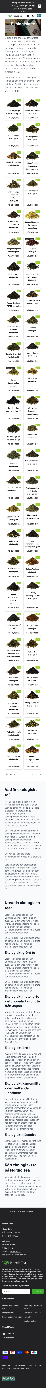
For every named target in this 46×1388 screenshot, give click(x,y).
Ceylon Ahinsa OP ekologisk (13, 626)
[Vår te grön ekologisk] (32, 371)
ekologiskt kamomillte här (20, 1129)
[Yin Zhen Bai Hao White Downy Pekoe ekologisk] (13, 643)
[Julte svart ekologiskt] (13, 534)
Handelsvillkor (8, 1313)
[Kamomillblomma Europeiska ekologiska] (32, 215)
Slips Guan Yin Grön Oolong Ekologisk (32, 277)
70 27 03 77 (15, 1251)
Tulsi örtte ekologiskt (32, 653)
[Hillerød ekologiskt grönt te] (32, 749)
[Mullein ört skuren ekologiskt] (32, 183)
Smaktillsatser (18, 1369)
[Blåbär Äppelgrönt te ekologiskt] (13, 155)
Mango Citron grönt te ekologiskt (13, 706)
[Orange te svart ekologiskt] (32, 670)
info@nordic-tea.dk (17, 1255)
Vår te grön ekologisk (32, 379)
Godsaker (6, 1369)
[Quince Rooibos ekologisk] (32, 561)
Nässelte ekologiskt (13, 464)
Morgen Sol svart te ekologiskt (32, 704)
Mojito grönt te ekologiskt (13, 569)
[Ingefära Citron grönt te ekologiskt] (13, 319)
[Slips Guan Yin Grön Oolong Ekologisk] (32, 266)
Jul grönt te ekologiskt (32, 731)
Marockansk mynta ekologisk (32, 516)
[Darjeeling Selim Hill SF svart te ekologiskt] (13, 214)
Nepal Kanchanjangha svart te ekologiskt (32, 544)
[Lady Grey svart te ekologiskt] (32, 103)
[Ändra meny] (5, 16)
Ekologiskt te (7, 1366)
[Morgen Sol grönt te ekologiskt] (13, 241)
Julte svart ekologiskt (13, 542)
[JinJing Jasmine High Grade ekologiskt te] (32, 480)
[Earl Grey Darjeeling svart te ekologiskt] (32, 586)
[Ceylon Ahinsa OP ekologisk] (13, 618)
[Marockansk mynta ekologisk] (32, 508)
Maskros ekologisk (32, 329)
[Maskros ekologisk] (32, 320)
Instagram (10, 1337)
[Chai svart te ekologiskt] (13, 670)
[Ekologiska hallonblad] (32, 428)
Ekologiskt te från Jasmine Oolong (13, 488)
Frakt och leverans (32, 1313)
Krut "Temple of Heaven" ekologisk (13, 438)
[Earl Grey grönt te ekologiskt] (32, 453)
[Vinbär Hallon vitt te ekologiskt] (13, 724)
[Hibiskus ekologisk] (32, 241)
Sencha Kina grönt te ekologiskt (13, 355)
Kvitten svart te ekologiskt (13, 275)
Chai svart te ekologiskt (13, 679)
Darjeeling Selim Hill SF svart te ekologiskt (13, 224)
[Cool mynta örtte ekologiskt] (13, 508)
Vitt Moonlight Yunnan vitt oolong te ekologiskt (13, 196)
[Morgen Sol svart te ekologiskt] (32, 695)
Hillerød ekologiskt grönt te (32, 759)
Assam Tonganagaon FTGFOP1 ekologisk (13, 598)
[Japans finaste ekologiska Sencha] (13, 128)
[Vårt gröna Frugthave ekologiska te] (32, 401)
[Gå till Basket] (33, 16)
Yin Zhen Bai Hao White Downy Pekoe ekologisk (13, 653)
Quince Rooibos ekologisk (32, 570)
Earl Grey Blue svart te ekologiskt (13, 409)
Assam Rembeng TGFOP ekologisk (14, 304)
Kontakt (27, 1317)
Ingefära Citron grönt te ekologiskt (13, 329)
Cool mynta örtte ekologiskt (13, 518)
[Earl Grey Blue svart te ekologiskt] (13, 400)
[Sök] (39, 6)
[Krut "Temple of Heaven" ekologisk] (13, 429)
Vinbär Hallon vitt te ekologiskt (14, 733)
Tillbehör (37, 1366)
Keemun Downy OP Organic (32, 354)
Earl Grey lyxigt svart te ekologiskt (13, 112)
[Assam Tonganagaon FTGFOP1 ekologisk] (13, 587)
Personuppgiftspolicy (12, 1317)
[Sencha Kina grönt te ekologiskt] (13, 347)
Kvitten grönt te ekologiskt (32, 138)
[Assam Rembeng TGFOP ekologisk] (13, 295)
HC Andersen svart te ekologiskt (32, 302)
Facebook (9, 1333)
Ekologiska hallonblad (32, 436)
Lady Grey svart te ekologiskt (32, 111)
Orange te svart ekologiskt (32, 678)
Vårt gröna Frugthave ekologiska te (32, 411)
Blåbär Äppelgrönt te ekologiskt (13, 163)
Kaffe (29, 1366)
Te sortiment (20, 1366)
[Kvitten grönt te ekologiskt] (32, 128)
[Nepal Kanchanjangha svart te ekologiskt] (32, 533)
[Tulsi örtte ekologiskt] (32, 643)
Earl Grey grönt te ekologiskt (32, 462)
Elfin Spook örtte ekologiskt (13, 757)
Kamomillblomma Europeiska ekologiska (32, 225)
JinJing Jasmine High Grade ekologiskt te (32, 491)
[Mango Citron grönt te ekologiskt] (13, 695)
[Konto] (28, 16)
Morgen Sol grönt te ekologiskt (13, 250)
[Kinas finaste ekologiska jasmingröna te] (32, 156)
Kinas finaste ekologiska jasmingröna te (32, 166)
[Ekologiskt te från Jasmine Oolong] (13, 480)
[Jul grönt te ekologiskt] (32, 723)
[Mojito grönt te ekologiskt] (13, 561)
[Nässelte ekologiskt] (13, 455)
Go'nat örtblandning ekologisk (13, 383)
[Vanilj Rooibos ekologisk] (32, 618)
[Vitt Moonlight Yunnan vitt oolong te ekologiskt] (13, 184)
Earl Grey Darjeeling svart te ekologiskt (32, 596)
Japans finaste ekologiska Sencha (13, 139)
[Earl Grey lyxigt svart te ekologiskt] (13, 103)
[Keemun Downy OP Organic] (32, 346)
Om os (28, 1369)
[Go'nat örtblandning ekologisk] (13, 372)
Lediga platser (30, 1321)
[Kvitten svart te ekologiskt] (13, 266)
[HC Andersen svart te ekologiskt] (32, 294)
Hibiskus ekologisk (32, 250)
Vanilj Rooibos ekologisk (32, 627)
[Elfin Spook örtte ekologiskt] (13, 749)
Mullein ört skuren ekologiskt (32, 192)
